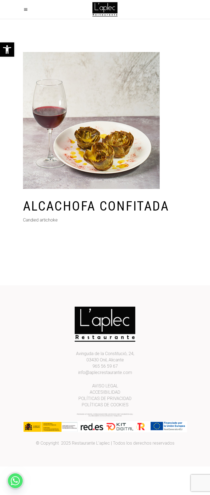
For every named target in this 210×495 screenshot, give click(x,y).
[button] (7, 49)
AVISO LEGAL (105, 385)
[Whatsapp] (15, 480)
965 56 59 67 (105, 366)
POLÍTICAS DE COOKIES (105, 404)
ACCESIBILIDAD (105, 392)
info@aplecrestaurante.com (105, 372)
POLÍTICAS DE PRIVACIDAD (105, 398)
